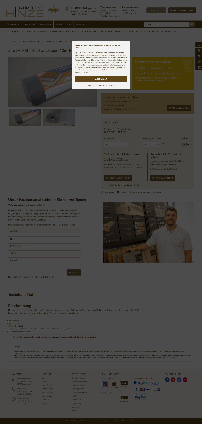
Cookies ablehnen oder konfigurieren (109, 67)
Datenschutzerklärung (107, 85)
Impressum (91, 85)
